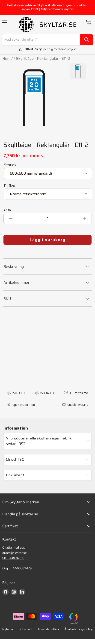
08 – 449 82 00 (13, 558)
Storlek (10, 165)
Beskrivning (13, 266)
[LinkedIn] (22, 592)
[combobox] (41, 39)
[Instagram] (14, 592)
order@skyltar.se (14, 553)
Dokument (25, 629)
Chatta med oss (13, 547)
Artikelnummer (16, 282)
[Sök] (86, 39)
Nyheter (7, 629)
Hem (6, 58)
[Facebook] (5, 592)
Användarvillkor (48, 629)
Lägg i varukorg (47, 239)
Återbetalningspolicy (78, 629)
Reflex (9, 185)
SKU (7, 298)
